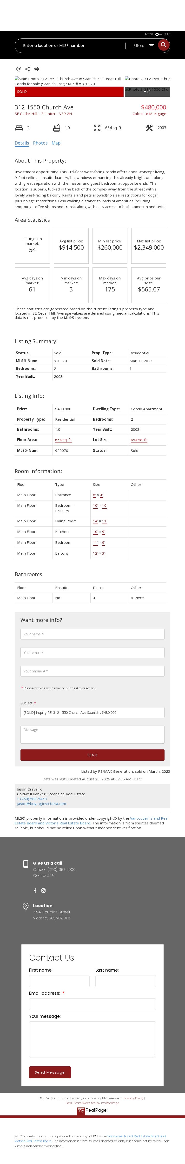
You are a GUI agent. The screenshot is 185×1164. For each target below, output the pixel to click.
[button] (35, 890)
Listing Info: (29, 395)
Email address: (45, 993)
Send (92, 755)
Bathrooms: (29, 574)
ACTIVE (149, 34)
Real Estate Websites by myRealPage (92, 1103)
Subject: (26, 703)
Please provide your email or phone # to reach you (60, 688)
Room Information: (38, 471)
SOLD (167, 34)
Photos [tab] (40, 143)
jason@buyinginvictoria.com (41, 803)
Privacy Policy (133, 1098)
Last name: (107, 970)
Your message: (44, 1016)
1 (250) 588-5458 (32, 798)
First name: (40, 970)
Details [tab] (22, 143)
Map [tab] (56, 143)
